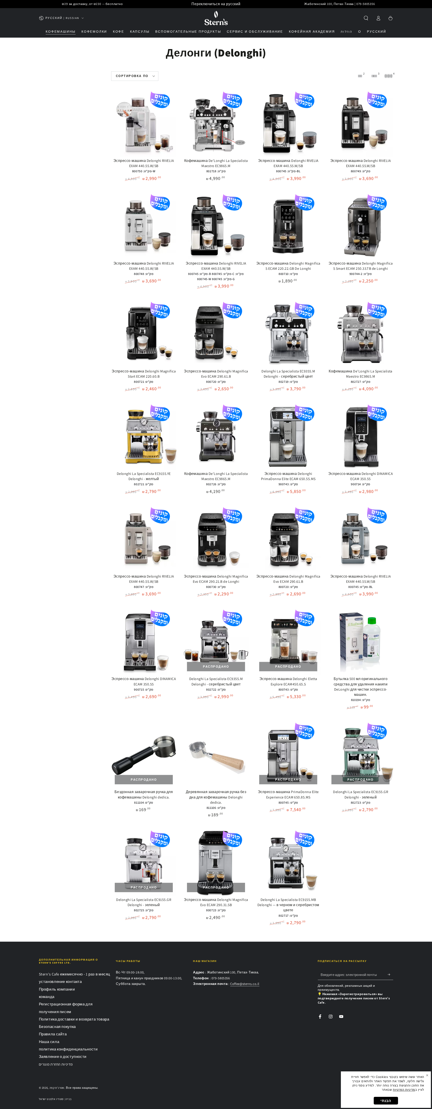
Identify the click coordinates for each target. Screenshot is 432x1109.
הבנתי (385, 1100)
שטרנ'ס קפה (57, 1088)
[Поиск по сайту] (366, 18)
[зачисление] (390, 974)
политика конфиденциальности (68, 1049)
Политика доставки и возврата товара (74, 1019)
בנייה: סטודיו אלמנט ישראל (55, 1099)
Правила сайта (53, 1034)
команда (46, 996)
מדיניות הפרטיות (404, 1089)
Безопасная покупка (57, 1026)
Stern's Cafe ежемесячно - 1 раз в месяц (74, 974)
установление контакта (60, 981)
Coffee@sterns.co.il (244, 984)
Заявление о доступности (63, 1056)
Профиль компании (57, 989)
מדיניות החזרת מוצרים (56, 1064)
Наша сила (49, 1041)
